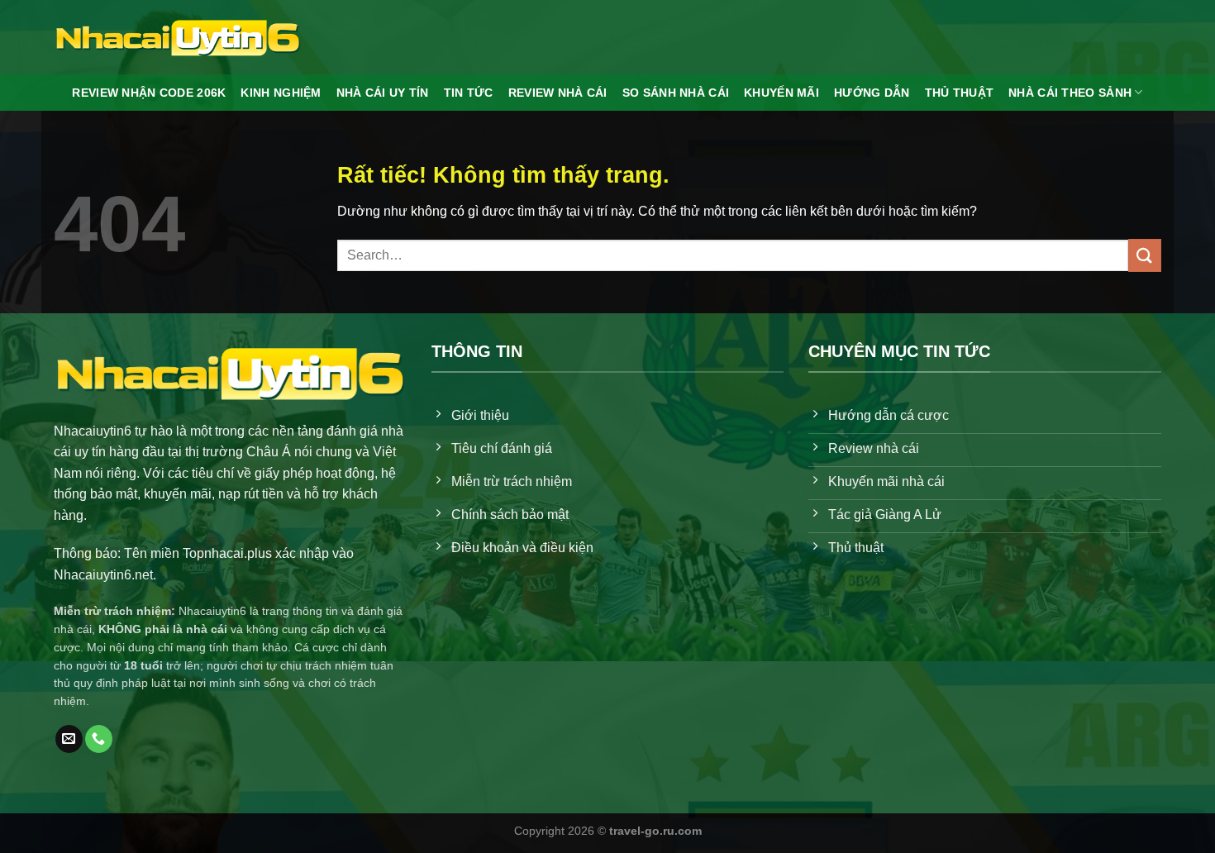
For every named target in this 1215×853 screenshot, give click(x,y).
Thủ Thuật (959, 92)
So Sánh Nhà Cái (675, 92)
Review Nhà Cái (558, 92)
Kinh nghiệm (281, 92)
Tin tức (468, 92)
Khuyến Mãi (781, 92)
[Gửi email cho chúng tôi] (69, 739)
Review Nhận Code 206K (149, 92)
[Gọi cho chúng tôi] (98, 739)
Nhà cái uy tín (382, 92)
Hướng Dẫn (872, 92)
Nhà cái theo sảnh (1070, 92)
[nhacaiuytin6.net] (178, 37)
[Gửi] (1144, 255)
